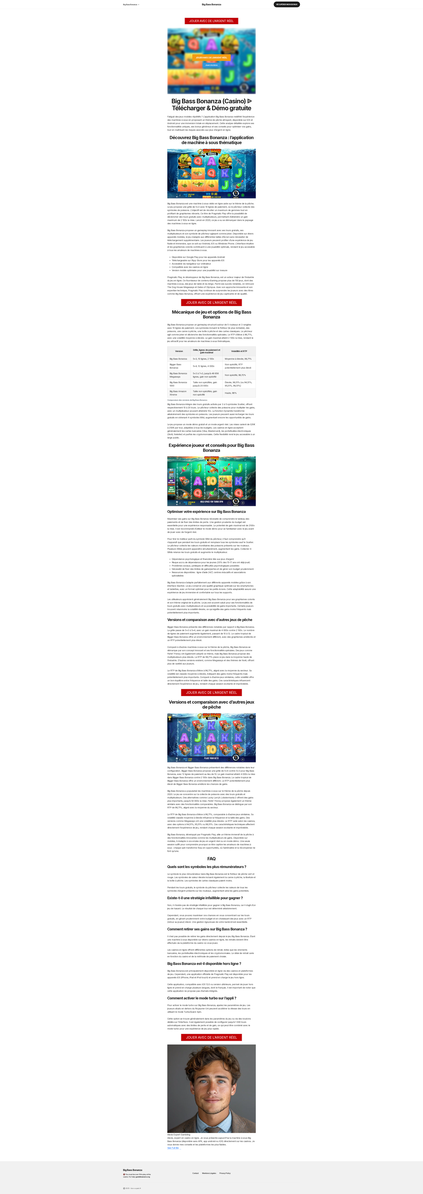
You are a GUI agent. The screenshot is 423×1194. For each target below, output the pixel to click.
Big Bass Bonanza (211, 4)
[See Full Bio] (180, 1148)
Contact (195, 1173)
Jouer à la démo (211, 65)
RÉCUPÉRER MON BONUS (286, 4)
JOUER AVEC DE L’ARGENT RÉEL (211, 57)
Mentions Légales (209, 1173)
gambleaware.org (143, 1177)
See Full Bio (173, 1148)
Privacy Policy (225, 1173)
